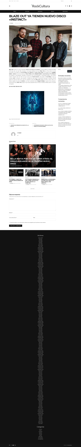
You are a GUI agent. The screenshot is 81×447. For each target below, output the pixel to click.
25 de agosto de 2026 (18, 165)
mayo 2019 (40, 344)
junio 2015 (40, 402)
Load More (32, 188)
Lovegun (11, 23)
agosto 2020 (40, 326)
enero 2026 (40, 246)
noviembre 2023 (40, 278)
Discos (52, 11)
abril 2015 (40, 405)
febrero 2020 (40, 333)
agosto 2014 (40, 414)
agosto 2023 (40, 282)
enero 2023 (40, 290)
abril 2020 (40, 331)
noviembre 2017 (40, 366)
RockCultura (70, 445)
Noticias (27, 11)
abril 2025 (40, 257)
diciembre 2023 (40, 277)
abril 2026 (40, 242)
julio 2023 (40, 283)
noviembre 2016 (40, 381)
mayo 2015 (40, 403)
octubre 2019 (40, 338)
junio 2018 (40, 358)
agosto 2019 (40, 341)
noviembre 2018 (40, 352)
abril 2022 (40, 301)
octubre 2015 (40, 397)
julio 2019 (40, 342)
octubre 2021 (40, 309)
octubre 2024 (40, 264)
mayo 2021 (40, 315)
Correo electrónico (13, 217)
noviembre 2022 (40, 293)
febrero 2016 (40, 392)
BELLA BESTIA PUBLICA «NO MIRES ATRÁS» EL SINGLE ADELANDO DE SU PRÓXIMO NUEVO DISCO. (31, 161)
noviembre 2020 (40, 322)
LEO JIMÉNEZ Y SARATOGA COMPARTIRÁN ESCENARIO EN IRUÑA (16, 180)
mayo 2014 (40, 418)
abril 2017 (40, 375)
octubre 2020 (40, 323)
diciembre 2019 (40, 336)
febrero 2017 (40, 378)
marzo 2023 (40, 288)
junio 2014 (40, 417)
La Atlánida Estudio (37, 74)
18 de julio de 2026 (33, 184)
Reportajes (65, 11)
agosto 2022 (40, 296)
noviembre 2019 (40, 337)
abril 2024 (40, 272)
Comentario (11, 198)
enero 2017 (40, 379)
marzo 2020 (40, 332)
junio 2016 (40, 387)
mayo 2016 (40, 389)
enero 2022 (40, 305)
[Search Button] (71, 1)
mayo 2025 (40, 256)
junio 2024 (40, 269)
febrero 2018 (40, 363)
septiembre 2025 (40, 251)
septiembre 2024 (40, 266)
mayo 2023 (40, 285)
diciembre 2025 (40, 247)
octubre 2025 (40, 250)
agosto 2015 (40, 400)
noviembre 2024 (40, 263)
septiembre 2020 (40, 325)
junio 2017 (40, 373)
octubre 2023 (40, 279)
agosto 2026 (40, 237)
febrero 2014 (40, 422)
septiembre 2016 (40, 384)
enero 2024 (40, 275)
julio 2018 (40, 357)
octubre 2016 (40, 382)
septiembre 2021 (40, 310)
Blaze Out (11, 69)
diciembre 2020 (40, 321)
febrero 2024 (40, 274)
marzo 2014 (40, 421)
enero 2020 (40, 334)
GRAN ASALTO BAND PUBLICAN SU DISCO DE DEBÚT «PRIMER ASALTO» (64, 104)
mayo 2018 (40, 359)
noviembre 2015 (40, 396)
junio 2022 (40, 299)
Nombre (11, 212)
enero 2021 (40, 320)
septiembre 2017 (40, 369)
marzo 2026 (40, 243)
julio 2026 (40, 239)
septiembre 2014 (40, 413)
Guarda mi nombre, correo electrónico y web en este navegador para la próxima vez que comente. (28, 222)
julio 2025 (40, 253)
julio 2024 (40, 268)
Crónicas (40, 429)
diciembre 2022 (40, 291)
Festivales (40, 11)
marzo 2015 (40, 406)
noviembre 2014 (40, 411)
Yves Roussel (52, 74)
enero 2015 (40, 408)
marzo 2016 (40, 391)
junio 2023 (40, 284)
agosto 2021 (40, 311)
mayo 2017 (40, 374)
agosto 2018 (40, 355)
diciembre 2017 (40, 365)
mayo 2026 (40, 241)
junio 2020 (40, 328)
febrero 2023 (40, 289)
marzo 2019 (40, 347)
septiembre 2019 (40, 339)
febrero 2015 (40, 407)
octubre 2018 (40, 353)
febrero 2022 (40, 304)
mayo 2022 (40, 300)
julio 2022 (40, 298)
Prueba (40, 435)
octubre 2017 (40, 368)
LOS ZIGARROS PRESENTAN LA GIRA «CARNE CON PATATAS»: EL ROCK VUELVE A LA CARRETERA (65, 86)
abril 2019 (40, 346)
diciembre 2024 (40, 262)
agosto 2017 (40, 370)
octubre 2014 (40, 412)
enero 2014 (40, 423)
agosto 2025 (40, 252)
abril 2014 (40, 419)
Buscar (59, 69)
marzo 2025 (40, 258)
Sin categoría (40, 437)
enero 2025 (40, 261)
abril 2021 (40, 316)
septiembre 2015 (40, 398)
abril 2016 (40, 390)
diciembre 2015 (40, 395)
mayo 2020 (40, 330)
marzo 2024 (40, 273)
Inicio (15, 11)
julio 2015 (40, 401)
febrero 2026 (40, 245)
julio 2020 (40, 327)
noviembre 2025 (40, 248)
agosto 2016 (40, 385)
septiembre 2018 (40, 354)
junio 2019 (40, 343)
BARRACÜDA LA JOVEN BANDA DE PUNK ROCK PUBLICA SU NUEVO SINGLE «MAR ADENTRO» (64, 90)
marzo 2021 (40, 317)
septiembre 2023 (40, 280)
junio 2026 (40, 240)
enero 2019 (40, 349)
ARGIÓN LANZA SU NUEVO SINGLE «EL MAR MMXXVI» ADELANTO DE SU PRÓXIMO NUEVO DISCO (65, 94)
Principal (40, 434)
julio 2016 (40, 386)
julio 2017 (40, 371)
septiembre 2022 (40, 295)
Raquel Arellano (41, 81)
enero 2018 (40, 364)
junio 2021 (40, 314)
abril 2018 (40, 360)
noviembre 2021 (40, 307)
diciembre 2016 (40, 380)
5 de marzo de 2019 (18, 23)
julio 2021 (40, 312)
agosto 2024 (40, 267)
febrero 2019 (40, 348)
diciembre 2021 (40, 306)
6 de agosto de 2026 (17, 183)
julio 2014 (40, 416)
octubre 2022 (40, 294)
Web (34, 217)
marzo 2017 (40, 376)
